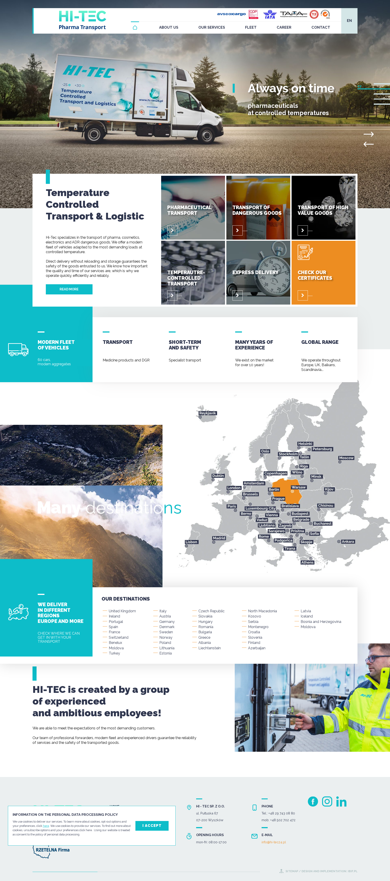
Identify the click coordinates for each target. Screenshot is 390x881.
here (46, 826)
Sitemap (292, 871)
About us (168, 27)
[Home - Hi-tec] (135, 27)
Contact (320, 27)
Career (284, 27)
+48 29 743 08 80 (281, 813)
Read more (69, 289)
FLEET (251, 27)
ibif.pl (352, 871)
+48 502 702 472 (282, 820)
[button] (382, 83)
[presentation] (369, 144)
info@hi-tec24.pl (274, 842)
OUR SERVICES (211, 27)
